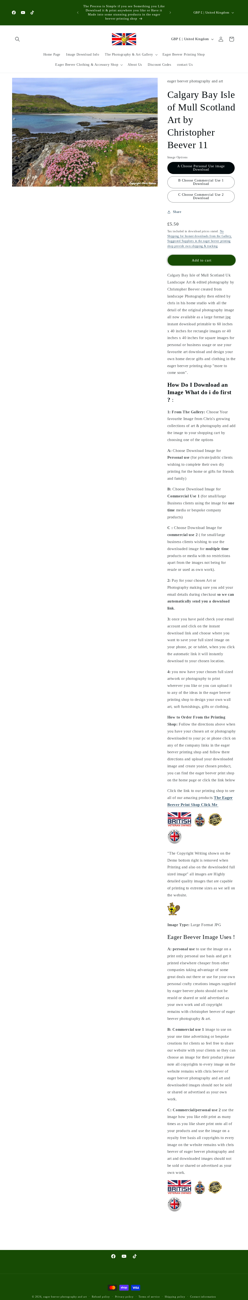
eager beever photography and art (65, 1296)
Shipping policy (175, 1296)
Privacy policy (124, 1296)
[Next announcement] (170, 12)
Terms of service (149, 1296)
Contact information (203, 1296)
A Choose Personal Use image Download (201, 167)
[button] (17, 39)
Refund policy (101, 1296)
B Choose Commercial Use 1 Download (201, 182)
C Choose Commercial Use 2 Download (201, 196)
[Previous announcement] (77, 12)
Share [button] (177, 212)
